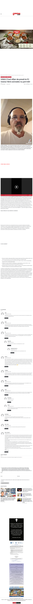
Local (4, 75)
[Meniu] (1, 14)
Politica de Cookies (29, 601)
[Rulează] (1, 195)
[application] (16, 187)
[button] (16, 187)
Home (2, 75)
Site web (18, 476)
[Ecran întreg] (31, 195)
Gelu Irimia (3, 84)
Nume (1, 472)
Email (1, 476)
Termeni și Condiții (15, 601)
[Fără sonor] (29, 195)
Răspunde (6, 318)
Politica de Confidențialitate (22, 601)
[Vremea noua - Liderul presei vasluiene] (16, 14)
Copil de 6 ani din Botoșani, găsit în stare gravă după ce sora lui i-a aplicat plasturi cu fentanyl (27, 495)
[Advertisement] (16, 6)
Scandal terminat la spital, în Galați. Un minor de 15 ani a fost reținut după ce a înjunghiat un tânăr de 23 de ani (27, 490)
